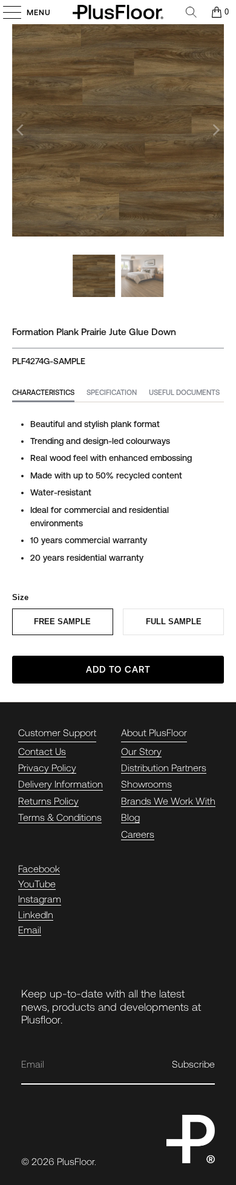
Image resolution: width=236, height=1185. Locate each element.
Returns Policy (48, 800)
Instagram (39, 898)
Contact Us (42, 751)
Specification (112, 392)
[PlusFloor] (118, 12)
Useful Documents (184, 392)
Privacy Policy (47, 767)
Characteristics (43, 392)
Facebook (39, 868)
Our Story (141, 751)
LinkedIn (35, 914)
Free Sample (62, 621)
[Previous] (21, 130)
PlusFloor (75, 1161)
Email (29, 929)
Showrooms (146, 783)
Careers (137, 834)
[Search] (191, 12)
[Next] (215, 130)
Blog (130, 817)
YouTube (37, 883)
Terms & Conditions (60, 817)
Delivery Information (60, 783)
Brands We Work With (168, 800)
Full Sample (174, 621)
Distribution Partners (163, 767)
